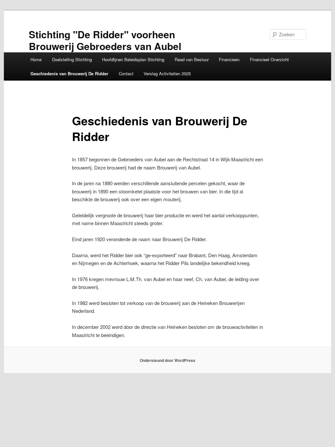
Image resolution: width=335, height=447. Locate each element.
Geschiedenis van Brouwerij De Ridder (69, 73)
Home (36, 59)
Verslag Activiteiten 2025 (167, 73)
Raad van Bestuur (192, 59)
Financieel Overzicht (269, 59)
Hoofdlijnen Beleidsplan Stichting (133, 59)
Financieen (229, 59)
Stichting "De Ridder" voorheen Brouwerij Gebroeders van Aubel (105, 40)
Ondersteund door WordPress (167, 360)
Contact (126, 73)
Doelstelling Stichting (72, 59)
